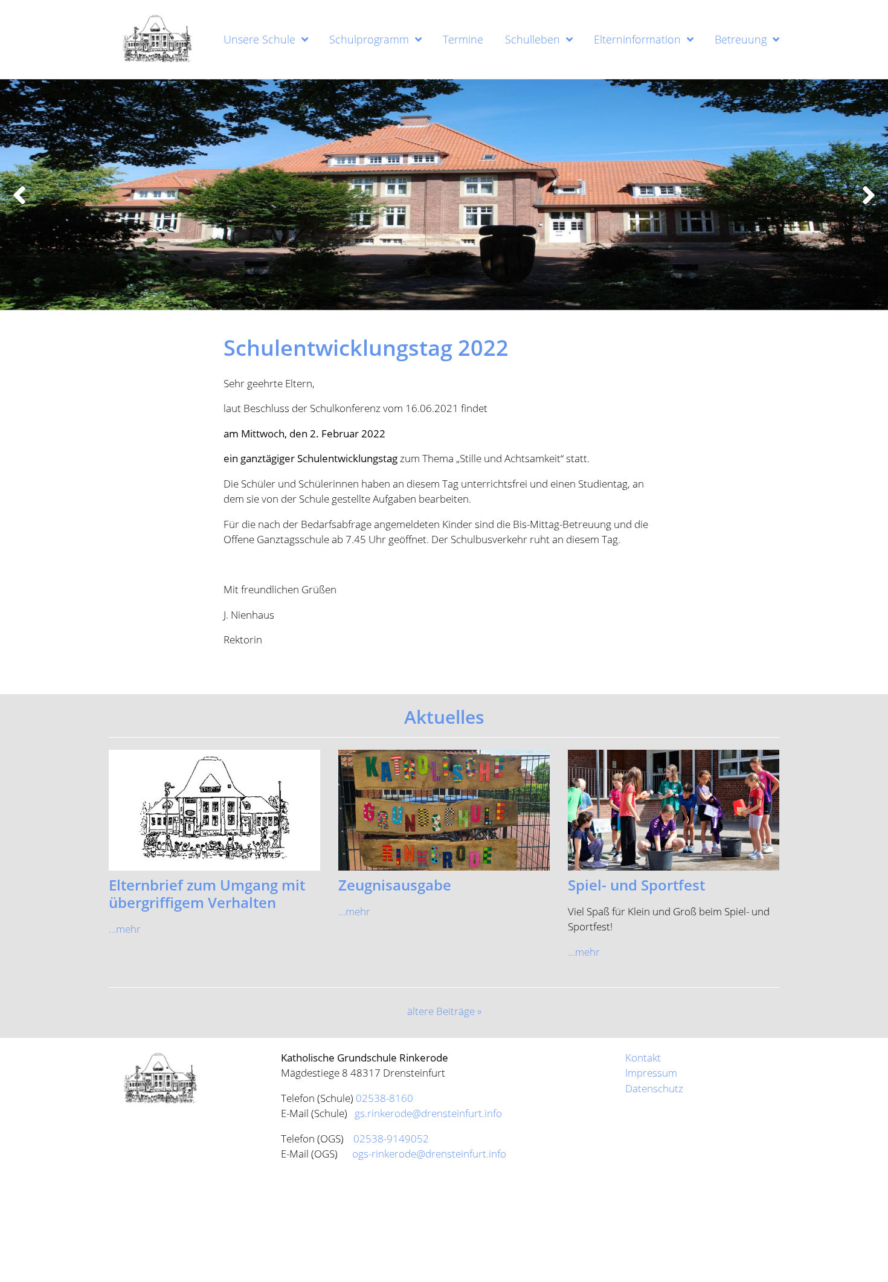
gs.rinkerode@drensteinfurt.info (427, 1113)
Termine (463, 39)
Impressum (651, 1073)
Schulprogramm (369, 39)
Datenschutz (654, 1088)
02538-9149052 (391, 1138)
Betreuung (741, 39)
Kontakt (643, 1058)
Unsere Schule (259, 39)
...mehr (125, 929)
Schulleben (532, 39)
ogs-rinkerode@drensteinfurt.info (429, 1154)
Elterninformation (637, 39)
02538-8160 (384, 1098)
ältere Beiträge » (444, 1011)
